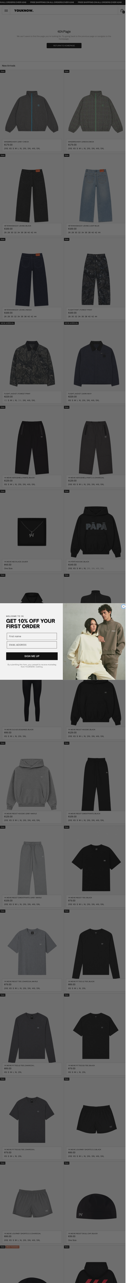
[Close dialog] (123, 606)
